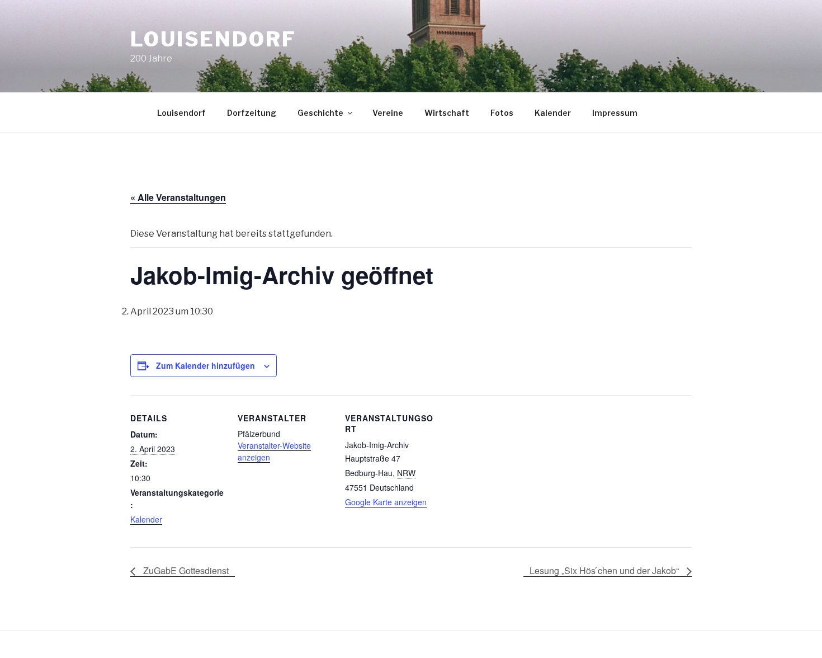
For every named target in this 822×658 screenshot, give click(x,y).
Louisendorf (213, 39)
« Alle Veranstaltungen (178, 197)
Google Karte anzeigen (386, 501)
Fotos (501, 113)
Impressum (614, 113)
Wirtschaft (446, 113)
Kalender (553, 113)
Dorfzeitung (251, 113)
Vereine (387, 113)
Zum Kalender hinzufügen (205, 365)
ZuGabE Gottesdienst (185, 570)
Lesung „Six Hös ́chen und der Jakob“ (605, 570)
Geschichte (320, 113)
